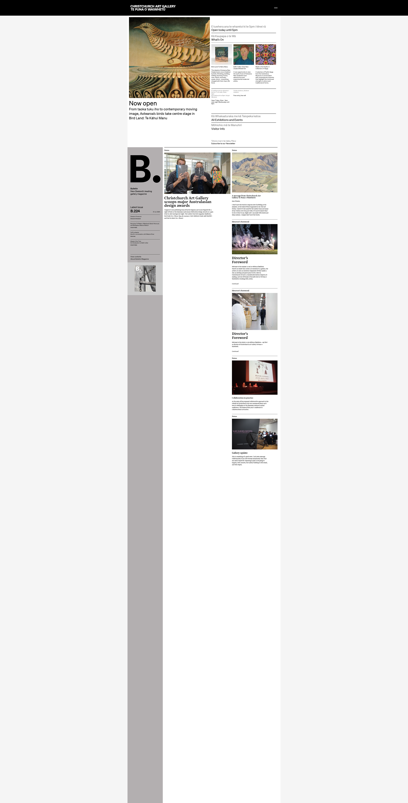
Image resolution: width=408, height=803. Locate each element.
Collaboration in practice (242, 398)
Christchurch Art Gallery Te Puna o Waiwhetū (153, 8)
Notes (166, 150)
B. (135, 161)
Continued (235, 284)
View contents (135, 257)
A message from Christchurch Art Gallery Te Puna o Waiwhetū (246, 196)
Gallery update (240, 453)
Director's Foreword (240, 221)
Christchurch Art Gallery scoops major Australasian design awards (187, 201)
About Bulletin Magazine (139, 259)
